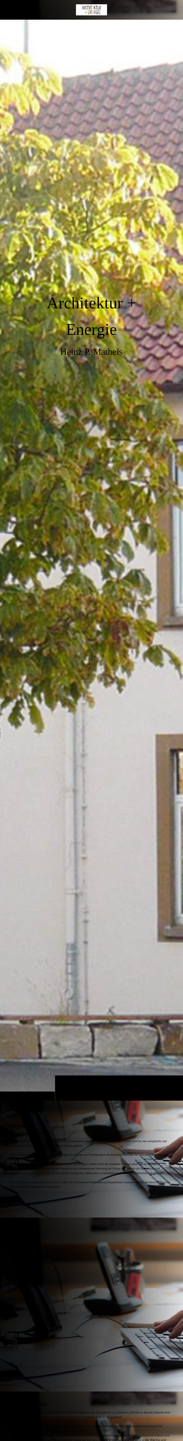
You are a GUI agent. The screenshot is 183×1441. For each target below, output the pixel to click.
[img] (91, 560)
